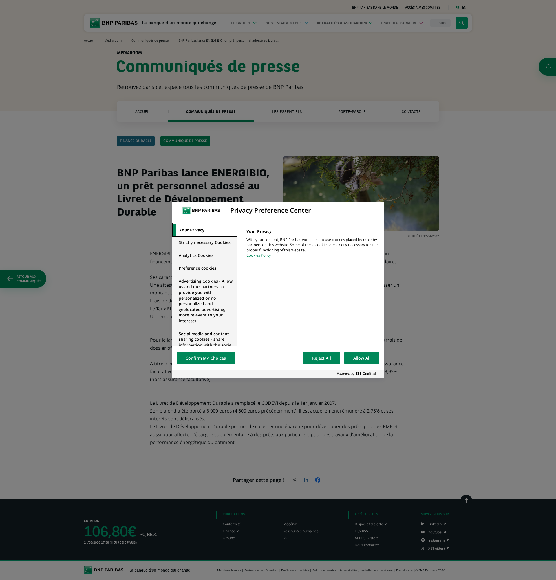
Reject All (321, 358)
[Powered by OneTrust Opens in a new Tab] (359, 374)
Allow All (361, 358)
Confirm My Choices (206, 358)
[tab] (205, 230)
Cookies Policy (258, 255)
